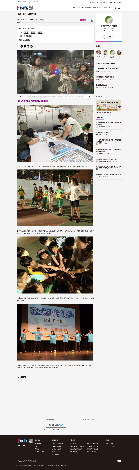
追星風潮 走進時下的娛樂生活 (106, 159)
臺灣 (24, 29)
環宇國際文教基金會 (109, 25)
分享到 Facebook (92, 52)
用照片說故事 (74, 452)
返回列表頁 (56, 429)
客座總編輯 (55, 454)
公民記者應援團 (56, 449)
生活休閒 (40, 32)
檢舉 (92, 20)
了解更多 (108, 37)
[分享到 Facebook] (22, 46)
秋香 (100, 144)
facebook (19, 445)
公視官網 (112, 2)
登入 (93, 2)
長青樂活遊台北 (101, 85)
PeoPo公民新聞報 (57, 444)
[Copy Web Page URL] (31, 46)
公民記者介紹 (56, 452)
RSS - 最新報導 (110, 444)
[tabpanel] (55, 425)
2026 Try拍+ (73, 444)
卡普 (119, 56)
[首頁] (25, 7)
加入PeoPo (99, 2)
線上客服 (119, 2)
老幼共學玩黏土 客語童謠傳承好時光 (108, 167)
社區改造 (26, 32)
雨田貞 (101, 169)
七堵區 (33, 29)
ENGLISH (105, 2)
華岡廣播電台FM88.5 (105, 161)
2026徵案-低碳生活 (92, 444)
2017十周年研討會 (92, 446)
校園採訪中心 (97, 8)
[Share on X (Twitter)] (25, 46)
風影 (100, 134)
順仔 (105, 56)
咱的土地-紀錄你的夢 (76, 449)
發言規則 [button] (91, 419)
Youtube (24, 445)
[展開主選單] (119, 7)
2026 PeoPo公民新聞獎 (77, 446)
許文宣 (101, 176)
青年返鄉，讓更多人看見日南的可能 (108, 174)
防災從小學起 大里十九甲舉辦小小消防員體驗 (108, 124)
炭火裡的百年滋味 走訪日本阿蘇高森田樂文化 (108, 141)
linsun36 (101, 126)
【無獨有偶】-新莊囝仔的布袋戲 (107, 69)
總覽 (74, 8)
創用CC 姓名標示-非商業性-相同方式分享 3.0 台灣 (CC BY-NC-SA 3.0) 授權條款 (27, 40)
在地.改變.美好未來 (92, 449)
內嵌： (21, 96)
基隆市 (28, 29)
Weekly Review (39, 452)
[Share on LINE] (28, 46)
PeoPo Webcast (57, 446)
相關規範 (37, 446)
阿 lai (100, 153)
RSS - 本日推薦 (110, 446)
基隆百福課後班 (27, 36)
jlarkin (98, 56)
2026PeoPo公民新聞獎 (103, 112)
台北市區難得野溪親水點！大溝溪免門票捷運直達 (108, 150)
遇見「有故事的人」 (93, 452)
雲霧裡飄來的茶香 (102, 132)
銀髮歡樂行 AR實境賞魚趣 (105, 77)
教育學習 (33, 32)
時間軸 (37, 449)
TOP (119, 461)
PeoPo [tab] (50, 419)
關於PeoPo (38, 444)
